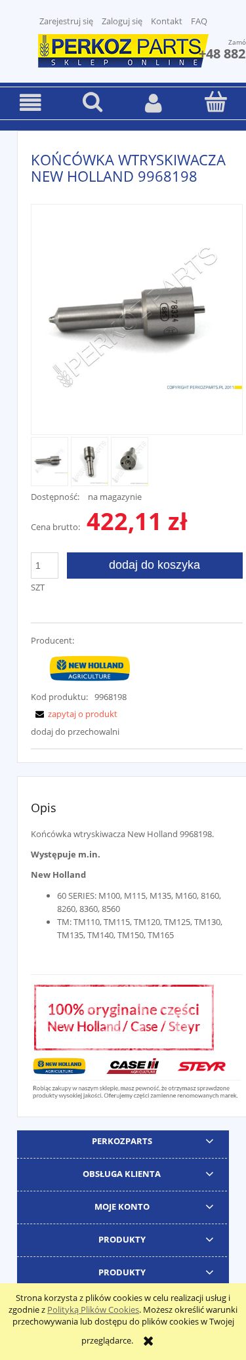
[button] (31, 102)
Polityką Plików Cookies (93, 1309)
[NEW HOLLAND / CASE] (90, 668)
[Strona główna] (123, 49)
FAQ (199, 21)
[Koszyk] (215, 101)
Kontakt (166, 21)
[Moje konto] (154, 102)
